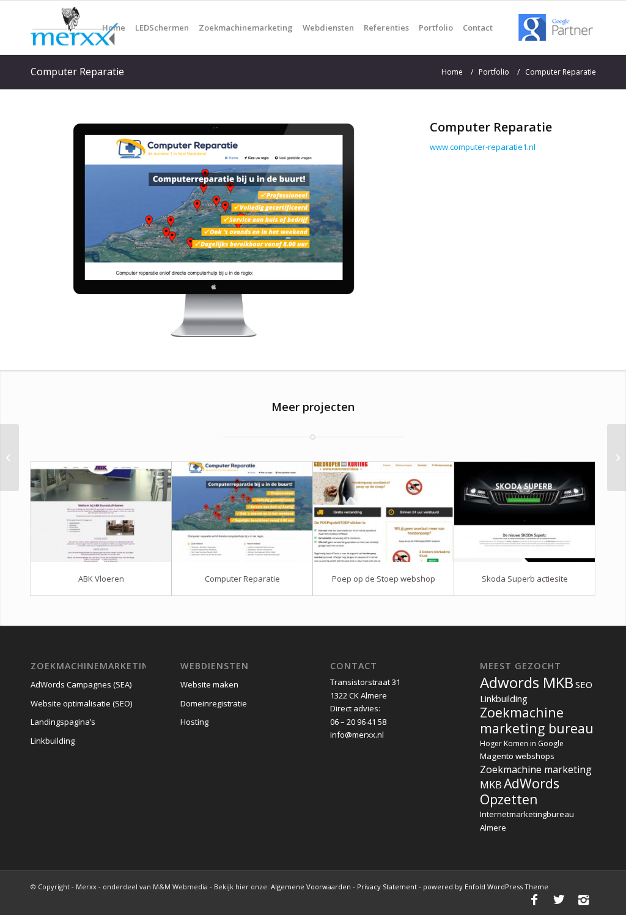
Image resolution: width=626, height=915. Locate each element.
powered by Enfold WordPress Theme (485, 886)
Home (452, 71)
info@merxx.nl (357, 734)
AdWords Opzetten (519, 790)
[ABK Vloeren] (101, 512)
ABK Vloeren (101, 578)
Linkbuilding (53, 740)
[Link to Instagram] (583, 900)
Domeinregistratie (213, 703)
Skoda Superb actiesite (525, 578)
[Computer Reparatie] (242, 512)
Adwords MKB (526, 682)
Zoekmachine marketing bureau (537, 719)
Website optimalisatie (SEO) (81, 703)
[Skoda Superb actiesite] (524, 512)
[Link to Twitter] (559, 900)
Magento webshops (517, 755)
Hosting (194, 721)
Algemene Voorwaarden (311, 886)
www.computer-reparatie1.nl (483, 146)
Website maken (209, 684)
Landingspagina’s (63, 721)
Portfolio (494, 71)
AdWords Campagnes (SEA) (81, 684)
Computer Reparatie (77, 71)
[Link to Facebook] (534, 900)
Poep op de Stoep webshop (383, 578)
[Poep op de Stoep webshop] (383, 512)
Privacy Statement (388, 886)
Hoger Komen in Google (522, 743)
